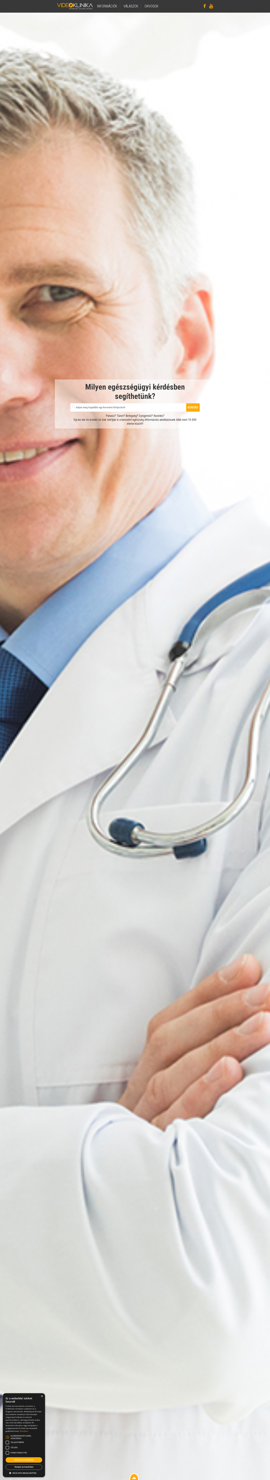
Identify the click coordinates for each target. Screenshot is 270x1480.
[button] (24, 1473)
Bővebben (24, 1431)
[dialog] (24, 1435)
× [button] (42, 1396)
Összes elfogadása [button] (23, 1460)
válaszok (130, 6)
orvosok (151, 6)
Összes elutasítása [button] (23, 1467)
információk (107, 6)
